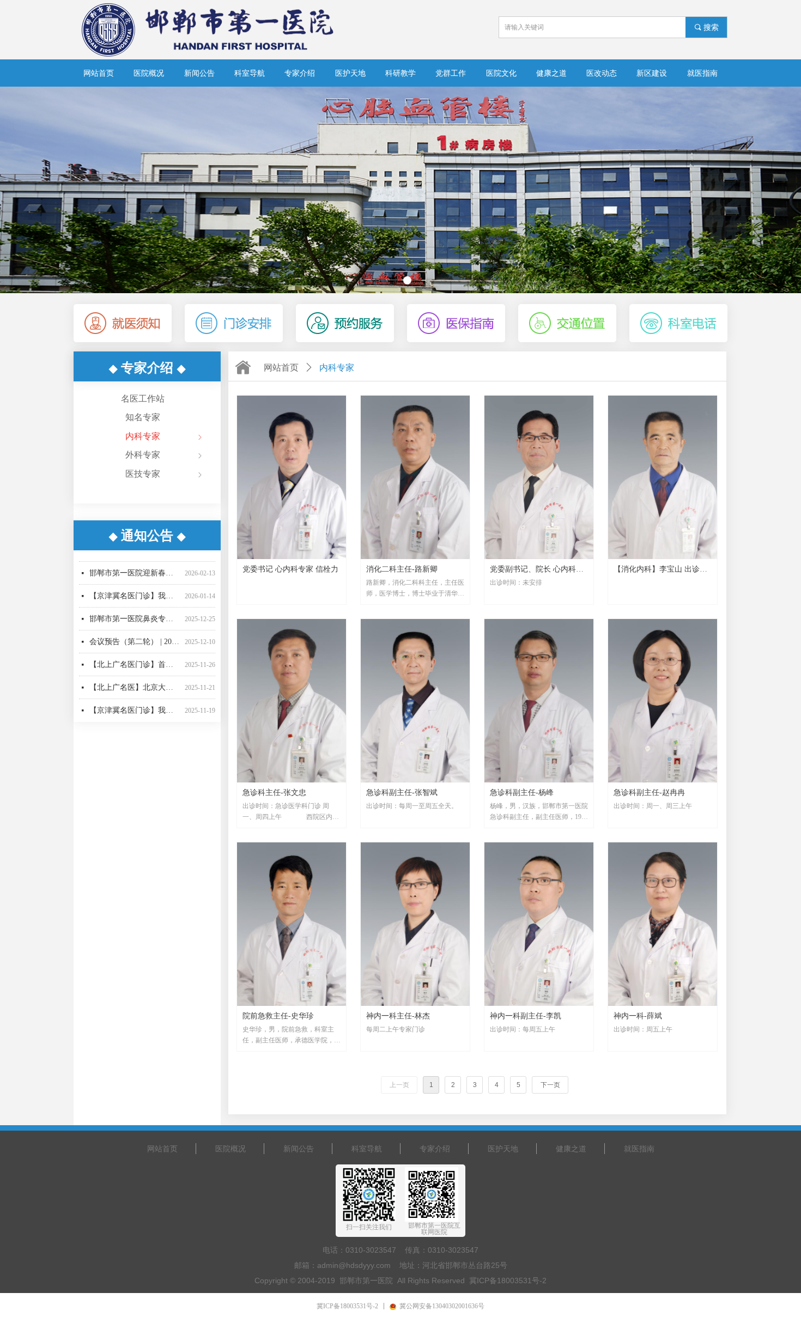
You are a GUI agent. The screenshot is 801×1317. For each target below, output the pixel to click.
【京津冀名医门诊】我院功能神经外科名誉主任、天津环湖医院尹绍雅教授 (134, 694)
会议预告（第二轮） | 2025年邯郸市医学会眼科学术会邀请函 (134, 626)
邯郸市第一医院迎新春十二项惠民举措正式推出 (134, 557)
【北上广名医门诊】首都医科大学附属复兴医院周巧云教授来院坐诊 (134, 649)
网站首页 (281, 367)
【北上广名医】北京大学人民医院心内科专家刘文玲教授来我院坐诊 (134, 671)
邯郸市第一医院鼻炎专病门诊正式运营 (134, 603)
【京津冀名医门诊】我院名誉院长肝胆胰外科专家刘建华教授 (134, 580)
